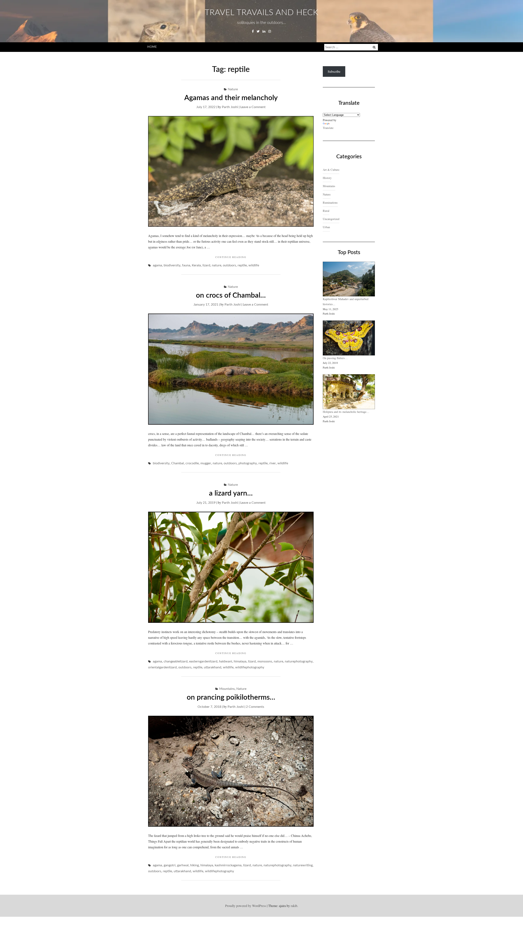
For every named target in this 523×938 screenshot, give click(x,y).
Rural (326, 211)
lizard (206, 265)
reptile (242, 265)
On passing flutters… (335, 358)
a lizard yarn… (231, 493)
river (272, 463)
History (327, 178)
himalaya (240, 661)
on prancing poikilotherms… (231, 697)
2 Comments (255, 706)
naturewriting (303, 865)
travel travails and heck (261, 13)
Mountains (227, 688)
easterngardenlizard (203, 661)
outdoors (229, 265)
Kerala (196, 265)
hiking (194, 865)
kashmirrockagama (228, 865)
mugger (205, 463)
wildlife (253, 265)
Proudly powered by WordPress (245, 905)
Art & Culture (331, 170)
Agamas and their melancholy (231, 98)
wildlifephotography (249, 667)
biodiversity (172, 265)
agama (157, 265)
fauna (186, 265)
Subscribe (334, 71)
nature (216, 265)
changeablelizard (176, 661)
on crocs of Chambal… (231, 295)
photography (247, 463)
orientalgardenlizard (162, 667)
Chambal (177, 463)
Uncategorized (331, 219)
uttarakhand (212, 667)
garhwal (183, 865)
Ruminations (330, 202)
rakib (294, 905)
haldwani (225, 661)
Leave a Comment (253, 107)
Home (152, 47)
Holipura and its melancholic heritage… (346, 412)
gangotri (169, 865)
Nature (233, 89)
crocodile (192, 463)
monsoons (264, 661)
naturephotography (299, 661)
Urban (326, 227)
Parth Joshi (230, 107)
